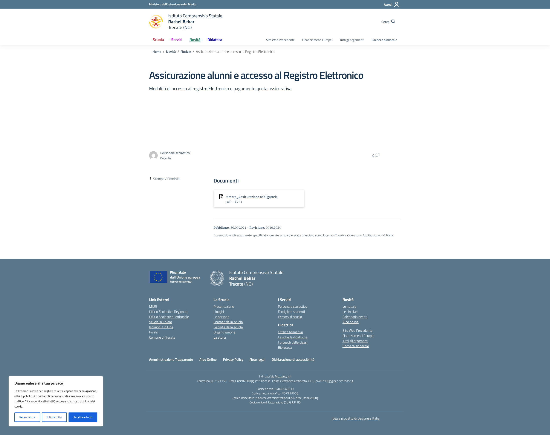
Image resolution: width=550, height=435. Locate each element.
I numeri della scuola (228, 321)
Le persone (221, 316)
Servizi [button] (176, 40)
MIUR (153, 306)
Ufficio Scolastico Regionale (168, 311)
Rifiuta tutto (54, 417)
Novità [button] (194, 40)
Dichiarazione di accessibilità (293, 359)
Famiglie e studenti (291, 311)
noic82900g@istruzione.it (253, 381)
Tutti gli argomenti (352, 39)
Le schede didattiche (292, 337)
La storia (220, 337)
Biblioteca (285, 347)
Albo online (350, 321)
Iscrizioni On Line (161, 327)
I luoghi (219, 311)
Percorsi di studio (290, 316)
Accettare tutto (82, 417)
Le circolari (350, 311)
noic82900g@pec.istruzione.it (334, 381)
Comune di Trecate (162, 337)
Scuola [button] (158, 40)
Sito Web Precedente (280, 39)
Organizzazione (224, 332)
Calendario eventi (354, 316)
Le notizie (349, 306)
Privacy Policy (233, 359)
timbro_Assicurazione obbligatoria (252, 196)
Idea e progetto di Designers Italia (355, 418)
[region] (56, 401)
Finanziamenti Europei (317, 39)
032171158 (218, 381)
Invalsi (153, 332)
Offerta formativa (290, 332)
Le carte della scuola (228, 327)
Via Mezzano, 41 (280, 376)
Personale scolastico (292, 306)
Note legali (257, 359)
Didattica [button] (215, 40)
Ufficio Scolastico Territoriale (169, 316)
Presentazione (224, 306)
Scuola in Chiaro (160, 321)
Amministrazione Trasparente (171, 359)
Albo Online (208, 359)
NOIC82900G (290, 393)
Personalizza (27, 417)
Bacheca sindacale (384, 39)
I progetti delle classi (292, 342)
